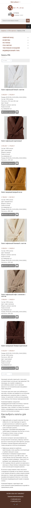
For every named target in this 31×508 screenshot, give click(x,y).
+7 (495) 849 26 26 (15, 499)
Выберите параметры (8, 112)
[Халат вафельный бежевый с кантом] (15, 230)
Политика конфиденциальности (15, 496)
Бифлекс (3, 30)
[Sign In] (28, 26)
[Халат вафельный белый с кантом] (15, 76)
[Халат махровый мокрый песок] (15, 178)
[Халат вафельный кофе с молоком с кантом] (15, 281)
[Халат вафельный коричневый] (15, 127)
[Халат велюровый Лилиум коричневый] (15, 332)
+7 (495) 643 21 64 (15, 501)
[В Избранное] (17, 112)
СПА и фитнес (12, 30)
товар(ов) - (17, 15)
